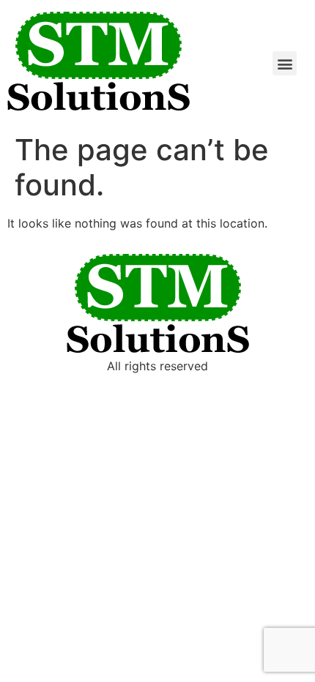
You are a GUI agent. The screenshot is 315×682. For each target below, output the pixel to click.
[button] (285, 63)
